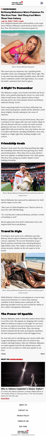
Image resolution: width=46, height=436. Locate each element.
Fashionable (9, 9)
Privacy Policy (23, 416)
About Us (23, 405)
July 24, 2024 (6, 21)
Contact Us (23, 410)
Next (42, 354)
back (4, 354)
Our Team (23, 427)
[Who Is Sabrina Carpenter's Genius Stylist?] (23, 374)
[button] (42, 3)
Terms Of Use (23, 421)
